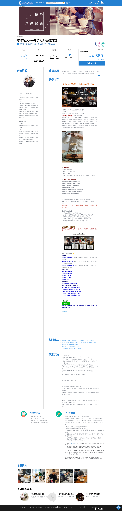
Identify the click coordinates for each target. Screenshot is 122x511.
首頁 (20, 6)
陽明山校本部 (39, 507)
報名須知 (66, 507)
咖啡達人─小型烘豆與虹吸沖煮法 (70, 346)
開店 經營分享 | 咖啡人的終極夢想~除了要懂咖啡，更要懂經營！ (79, 342)
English (76, 507)
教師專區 (82, 507)
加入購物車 (91, 63)
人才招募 (26, 507)
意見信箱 (73, 443)
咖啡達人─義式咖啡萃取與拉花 (70, 344)
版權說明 (60, 507)
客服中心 (21, 507)
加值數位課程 (94, 507)
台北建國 (23, 57)
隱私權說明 (54, 507)
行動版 (71, 507)
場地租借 (87, 507)
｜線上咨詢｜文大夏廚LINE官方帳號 (71, 348)
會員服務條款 (47, 507)
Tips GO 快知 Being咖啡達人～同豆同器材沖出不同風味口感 (78, 340)
